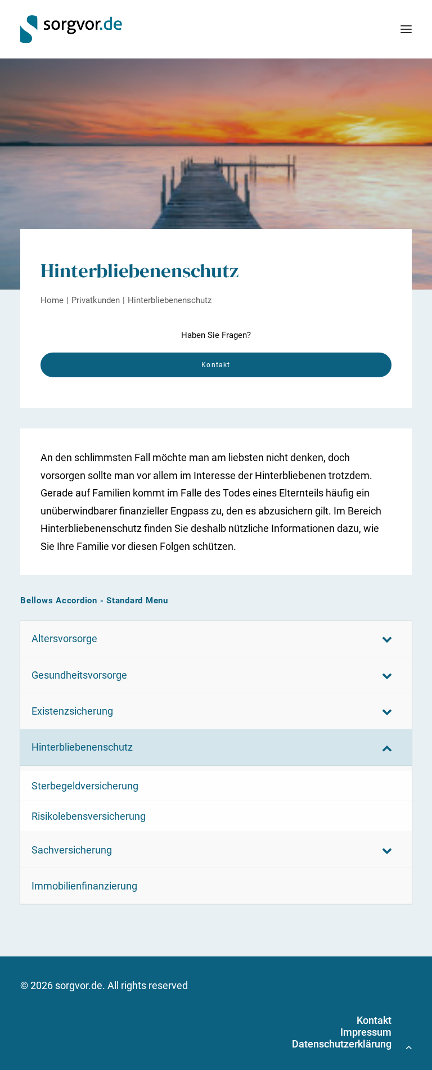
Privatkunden (95, 300)
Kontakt (374, 1020)
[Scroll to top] (409, 1046)
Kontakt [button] (215, 365)
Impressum (366, 1032)
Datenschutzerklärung (342, 1044)
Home (52, 300)
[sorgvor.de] (71, 29)
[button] (406, 29)
